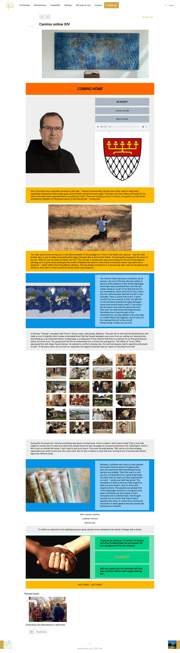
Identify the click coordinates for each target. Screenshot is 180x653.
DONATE (122, 557)
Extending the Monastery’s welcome (45, 624)
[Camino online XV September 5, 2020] (174, 645)
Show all (149, 17)
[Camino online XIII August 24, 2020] (6, 645)
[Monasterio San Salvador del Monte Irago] (9, 5)
